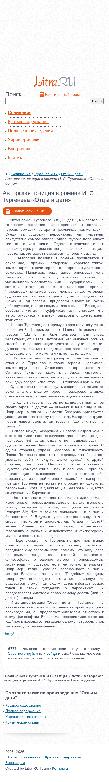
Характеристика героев (25, 717)
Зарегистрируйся (23, 653)
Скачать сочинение (28, 211)
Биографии (19, 149)
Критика (16, 158)
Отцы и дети (72, 174)
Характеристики (23, 140)
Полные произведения (30, 131)
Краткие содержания (28, 121)
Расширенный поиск (62, 94)
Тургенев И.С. (46, 174)
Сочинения (19, 112)
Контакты (60, 768)
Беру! (9, 633)
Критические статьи (22, 722)
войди (52, 653)
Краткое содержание (23, 705)
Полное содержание (23, 711)
